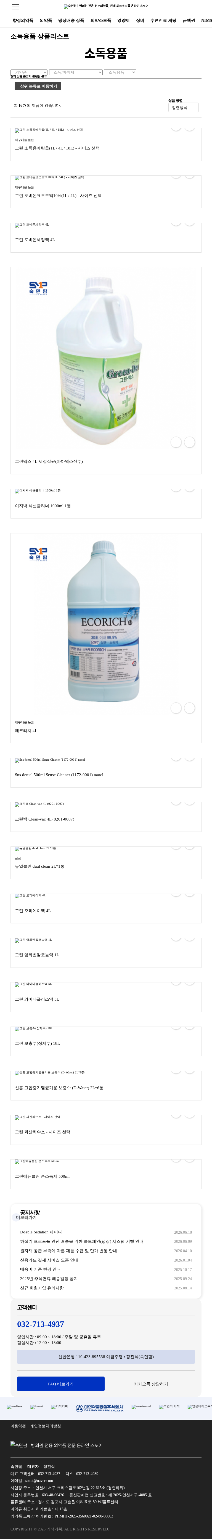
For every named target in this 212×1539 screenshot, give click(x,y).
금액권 (189, 20)
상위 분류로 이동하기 (38, 86)
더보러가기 (26, 1217)
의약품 (46, 20)
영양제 (123, 20)
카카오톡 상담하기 (151, 1384)
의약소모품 (101, 20)
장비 (140, 20)
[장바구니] (176, 442)
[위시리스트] (189, 442)
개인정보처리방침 (45, 1426)
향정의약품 (23, 20)
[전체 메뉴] (15, 7)
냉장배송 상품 (71, 20)
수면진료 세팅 (163, 20)
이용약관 (18, 1426)
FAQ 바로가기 (61, 1384)
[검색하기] (197, 7)
